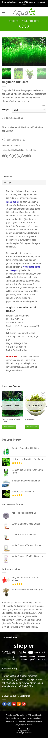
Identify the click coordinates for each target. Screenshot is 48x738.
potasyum (13, 270)
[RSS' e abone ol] (19, 704)
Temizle (43, 105)
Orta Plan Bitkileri (18, 150)
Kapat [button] (24, 5)
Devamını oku (9, 427)
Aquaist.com (11, 715)
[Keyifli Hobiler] (24, 11)
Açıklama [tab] (8, 177)
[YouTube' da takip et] (23, 704)
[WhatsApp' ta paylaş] (4, 156)
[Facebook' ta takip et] (4, 704)
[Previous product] (27, 26)
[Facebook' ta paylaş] (9, 156)
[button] (3, 11)
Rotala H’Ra (30, 419)
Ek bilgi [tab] (7, 182)
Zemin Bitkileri (30, 21)
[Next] (41, 52)
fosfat (31, 267)
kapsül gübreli (12, 202)
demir (37, 267)
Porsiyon (5, 110)
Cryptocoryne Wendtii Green (11, 420)
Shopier (21, 721)
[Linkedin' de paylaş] (28, 156)
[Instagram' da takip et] (9, 704)
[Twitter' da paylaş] (14, 156)
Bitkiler (14, 21)
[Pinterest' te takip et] (14, 704)
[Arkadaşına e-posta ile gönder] (19, 156)
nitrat (25, 267)
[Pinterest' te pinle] (23, 156)
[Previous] (6, 52)
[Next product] (21, 26)
